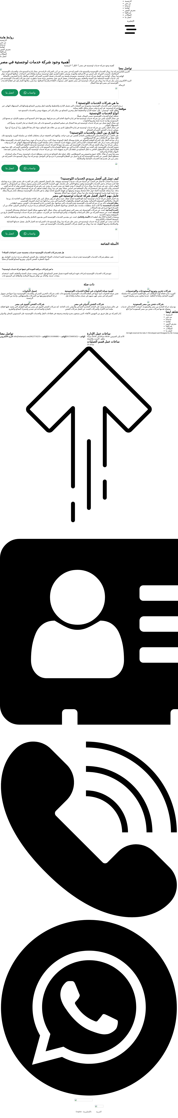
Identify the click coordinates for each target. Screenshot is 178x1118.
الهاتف (121, 76)
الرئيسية (128, 1)
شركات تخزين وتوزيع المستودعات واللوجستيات (148, 291)
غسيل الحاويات (30, 291)
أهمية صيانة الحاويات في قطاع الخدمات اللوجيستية (89, 291)
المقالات (128, 15)
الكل (75, 65)
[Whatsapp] (89, 1096)
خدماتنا (127, 6)
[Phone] (89, 918)
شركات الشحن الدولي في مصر (89, 304)
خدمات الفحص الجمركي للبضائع (100, 130)
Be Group (174, 333)
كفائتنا (127, 8)
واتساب (31, 92)
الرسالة (122, 85)
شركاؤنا (128, 13)
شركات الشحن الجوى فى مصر (29, 304)
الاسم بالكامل (124, 72)
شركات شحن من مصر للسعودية (148, 304)
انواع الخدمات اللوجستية (103, 116)
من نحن (128, 3)
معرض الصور (130, 10)
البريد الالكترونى (125, 81)
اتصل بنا (128, 17)
